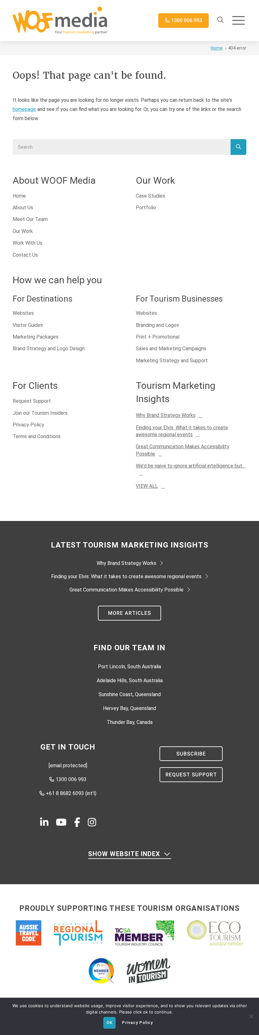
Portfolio (146, 208)
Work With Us (27, 243)
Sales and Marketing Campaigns (171, 349)
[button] (238, 20)
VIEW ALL (147, 486)
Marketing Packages (35, 337)
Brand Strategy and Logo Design (49, 349)
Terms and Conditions (37, 436)
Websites (23, 313)
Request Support (32, 401)
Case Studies (150, 196)
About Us (23, 208)
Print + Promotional (157, 337)
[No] (251, 1015)
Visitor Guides (28, 325)
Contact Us (25, 255)
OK (109, 1022)
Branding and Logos (157, 325)
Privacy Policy (28, 425)
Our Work (23, 231)
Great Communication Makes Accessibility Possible (126, 590)
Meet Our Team (30, 219)
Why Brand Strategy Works (166, 415)
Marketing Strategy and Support (172, 361)
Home (19, 196)
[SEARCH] (238, 147)
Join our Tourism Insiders (40, 413)
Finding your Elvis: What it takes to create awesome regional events (126, 576)
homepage (24, 109)
